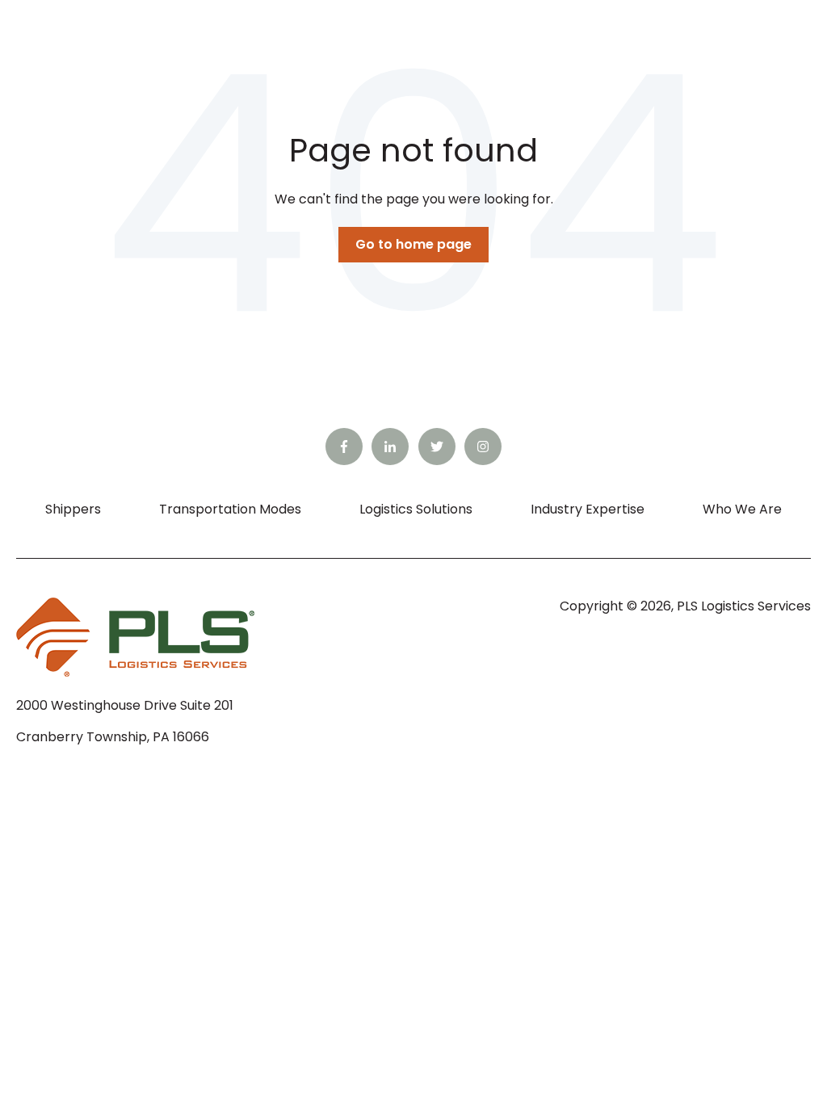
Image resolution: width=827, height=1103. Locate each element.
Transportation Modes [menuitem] (230, 509)
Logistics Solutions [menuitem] (415, 509)
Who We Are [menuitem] (742, 509)
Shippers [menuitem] (73, 509)
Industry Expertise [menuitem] (587, 509)
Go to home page (413, 244)
